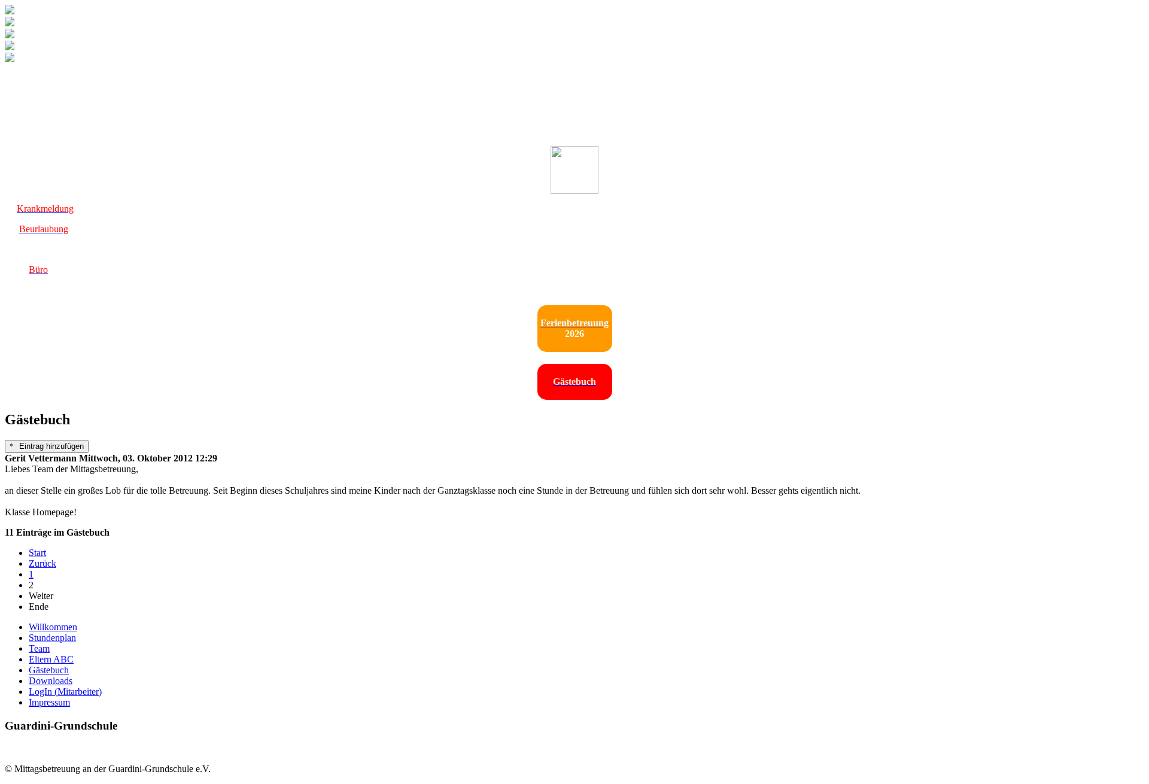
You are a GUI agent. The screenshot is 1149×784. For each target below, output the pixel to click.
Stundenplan (52, 638)
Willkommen (53, 627)
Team (39, 648)
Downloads (50, 681)
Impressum (49, 702)
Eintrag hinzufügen (50, 446)
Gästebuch (49, 670)
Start (37, 553)
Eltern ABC (51, 659)
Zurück (42, 563)
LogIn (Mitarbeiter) (65, 691)
